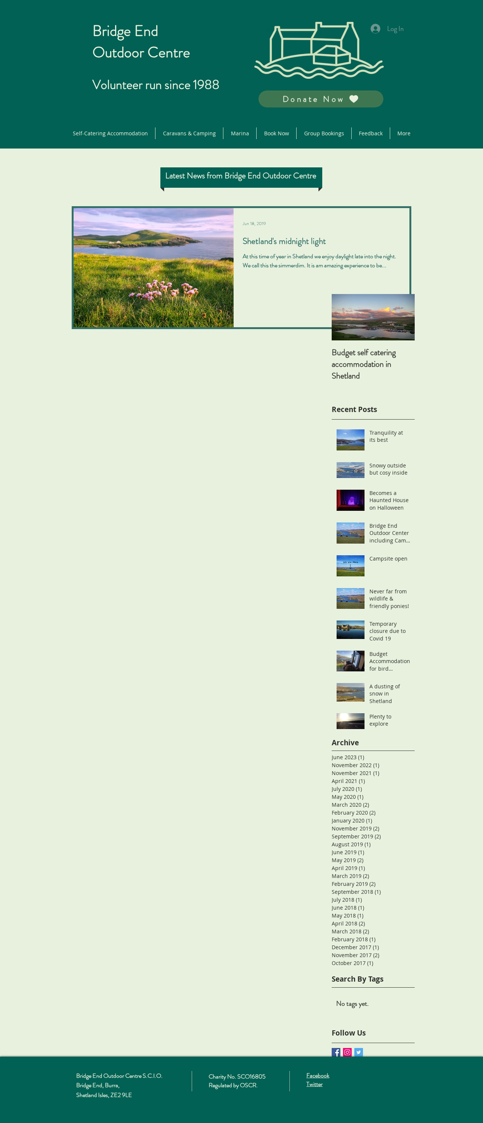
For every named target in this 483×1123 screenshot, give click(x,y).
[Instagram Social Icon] (347, 1052)
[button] (320, 98)
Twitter (314, 1084)
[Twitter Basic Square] (358, 1052)
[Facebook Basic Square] (336, 1052)
